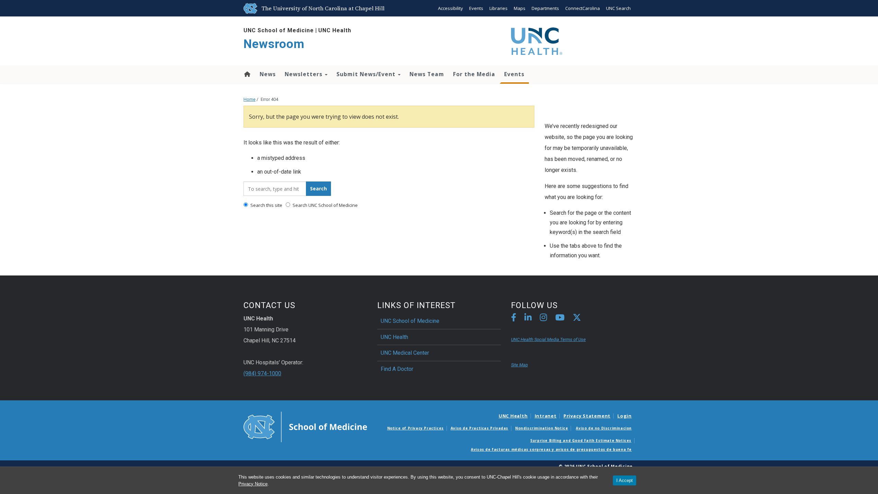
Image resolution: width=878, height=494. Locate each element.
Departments (545, 8)
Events (476, 8)
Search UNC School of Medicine (325, 205)
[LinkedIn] (528, 318)
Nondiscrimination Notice (541, 428)
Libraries (498, 8)
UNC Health (334, 30)
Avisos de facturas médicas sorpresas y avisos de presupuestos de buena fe (551, 449)
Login (624, 416)
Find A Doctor (397, 369)
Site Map (519, 364)
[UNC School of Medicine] (305, 426)
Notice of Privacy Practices (415, 428)
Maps (519, 8)
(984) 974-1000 (262, 373)
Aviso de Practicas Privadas (479, 428)
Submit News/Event (366, 74)
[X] (577, 318)
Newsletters (304, 74)
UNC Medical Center (405, 353)
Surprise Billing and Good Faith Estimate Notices (580, 440)
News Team (427, 74)
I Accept (624, 480)
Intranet (546, 416)
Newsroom (274, 44)
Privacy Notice (253, 483)
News (268, 74)
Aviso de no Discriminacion (604, 428)
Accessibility (450, 8)
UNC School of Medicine (279, 30)
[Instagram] (543, 318)
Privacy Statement (586, 416)
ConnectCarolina (582, 8)
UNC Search (618, 8)
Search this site (265, 205)
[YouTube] (560, 318)
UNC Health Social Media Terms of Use (548, 339)
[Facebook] (513, 318)
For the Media (474, 74)
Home (246, 74)
